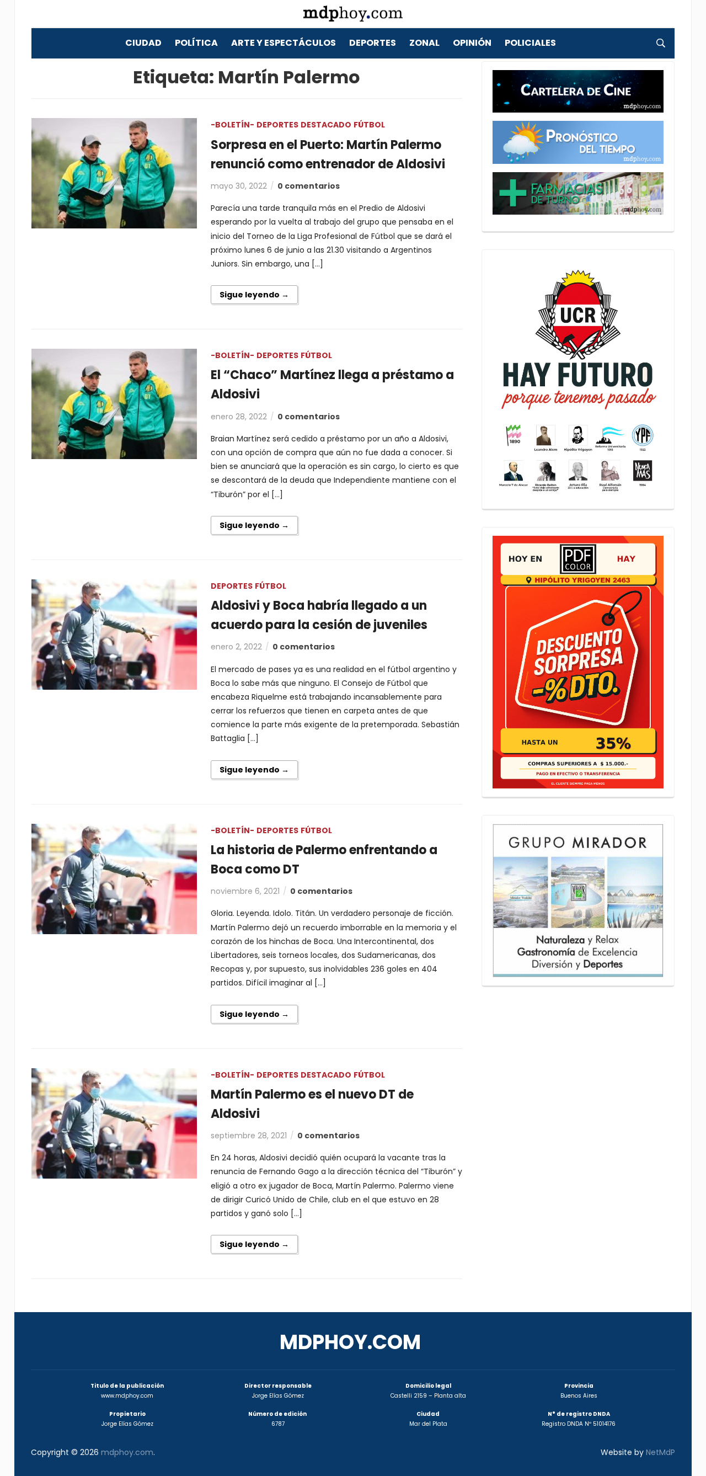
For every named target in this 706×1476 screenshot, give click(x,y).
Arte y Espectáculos (283, 42)
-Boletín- (232, 124)
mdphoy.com (350, 1342)
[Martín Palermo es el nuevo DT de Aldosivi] (114, 1122)
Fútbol (369, 124)
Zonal (424, 42)
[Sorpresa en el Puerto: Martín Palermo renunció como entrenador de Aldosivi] (114, 172)
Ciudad (143, 42)
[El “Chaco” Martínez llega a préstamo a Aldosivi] (114, 403)
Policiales (530, 42)
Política (196, 42)
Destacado (326, 124)
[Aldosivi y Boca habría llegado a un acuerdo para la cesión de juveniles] (114, 634)
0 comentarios (308, 185)
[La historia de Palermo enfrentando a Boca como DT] (114, 877)
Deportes (372, 42)
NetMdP (660, 1452)
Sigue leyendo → (254, 294)
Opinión (472, 42)
